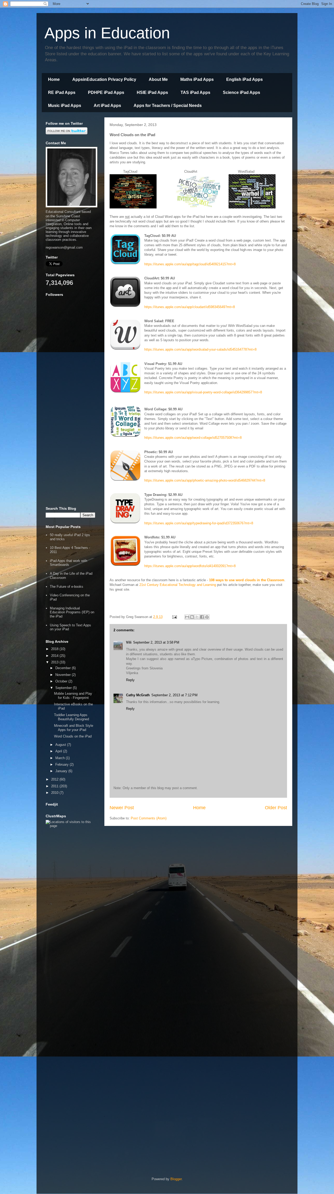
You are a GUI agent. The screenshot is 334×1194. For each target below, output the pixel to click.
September (64, 688)
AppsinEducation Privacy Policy (104, 79)
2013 (55, 662)
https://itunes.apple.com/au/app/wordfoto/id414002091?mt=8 (190, 566)
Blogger (176, 1179)
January (61, 771)
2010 (55, 793)
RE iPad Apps (61, 92)
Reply (130, 680)
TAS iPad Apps (195, 92)
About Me (158, 79)
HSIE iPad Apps (152, 92)
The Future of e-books (66, 587)
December (63, 668)
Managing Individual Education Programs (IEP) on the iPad (72, 612)
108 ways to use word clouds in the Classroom (246, 580)
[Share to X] (197, 617)
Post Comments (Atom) (148, 818)
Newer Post (122, 807)
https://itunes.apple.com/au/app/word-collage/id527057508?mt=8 (193, 438)
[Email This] (187, 617)
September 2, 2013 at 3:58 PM (156, 642)
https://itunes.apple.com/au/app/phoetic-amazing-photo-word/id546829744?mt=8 (204, 480)
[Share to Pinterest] (207, 617)
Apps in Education (107, 33)
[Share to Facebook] (202, 617)
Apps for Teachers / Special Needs (168, 105)
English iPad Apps (244, 79)
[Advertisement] (70, 422)
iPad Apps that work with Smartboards (68, 563)
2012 (55, 779)
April (59, 751)
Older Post (276, 807)
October (61, 681)
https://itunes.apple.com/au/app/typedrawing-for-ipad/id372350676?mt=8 (198, 523)
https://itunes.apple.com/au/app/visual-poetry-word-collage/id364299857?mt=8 (203, 392)
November (63, 675)
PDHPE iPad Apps (106, 92)
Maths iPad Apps (197, 79)
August (61, 745)
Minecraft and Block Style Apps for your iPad (73, 728)
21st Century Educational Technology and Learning (177, 585)
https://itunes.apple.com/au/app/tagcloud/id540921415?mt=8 (190, 264)
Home (54, 79)
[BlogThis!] (192, 617)
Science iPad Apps (241, 92)
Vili (129, 642)
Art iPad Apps (107, 105)
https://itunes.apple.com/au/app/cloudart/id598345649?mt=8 (189, 307)
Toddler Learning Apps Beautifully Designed (71, 717)
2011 (55, 786)
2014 (55, 656)
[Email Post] (174, 617)
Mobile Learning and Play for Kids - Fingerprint (73, 696)
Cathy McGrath (138, 695)
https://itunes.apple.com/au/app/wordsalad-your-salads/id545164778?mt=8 (200, 349)
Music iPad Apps (64, 105)
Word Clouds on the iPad (73, 736)
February (62, 764)
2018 (55, 649)
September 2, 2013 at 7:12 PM (174, 695)
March (60, 758)
